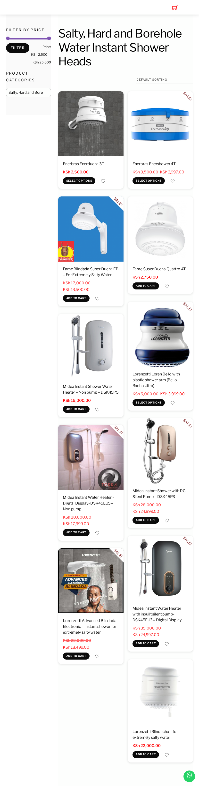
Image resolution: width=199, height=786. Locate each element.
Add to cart (76, 298)
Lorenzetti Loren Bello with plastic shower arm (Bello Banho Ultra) (156, 380)
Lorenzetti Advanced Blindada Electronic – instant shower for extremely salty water (89, 626)
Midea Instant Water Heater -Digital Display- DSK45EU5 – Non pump (88, 503)
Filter (17, 48)
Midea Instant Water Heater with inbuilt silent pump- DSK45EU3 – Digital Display (157, 614)
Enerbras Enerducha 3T (83, 164)
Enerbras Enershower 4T (154, 164)
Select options (79, 180)
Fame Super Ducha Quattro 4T (159, 269)
